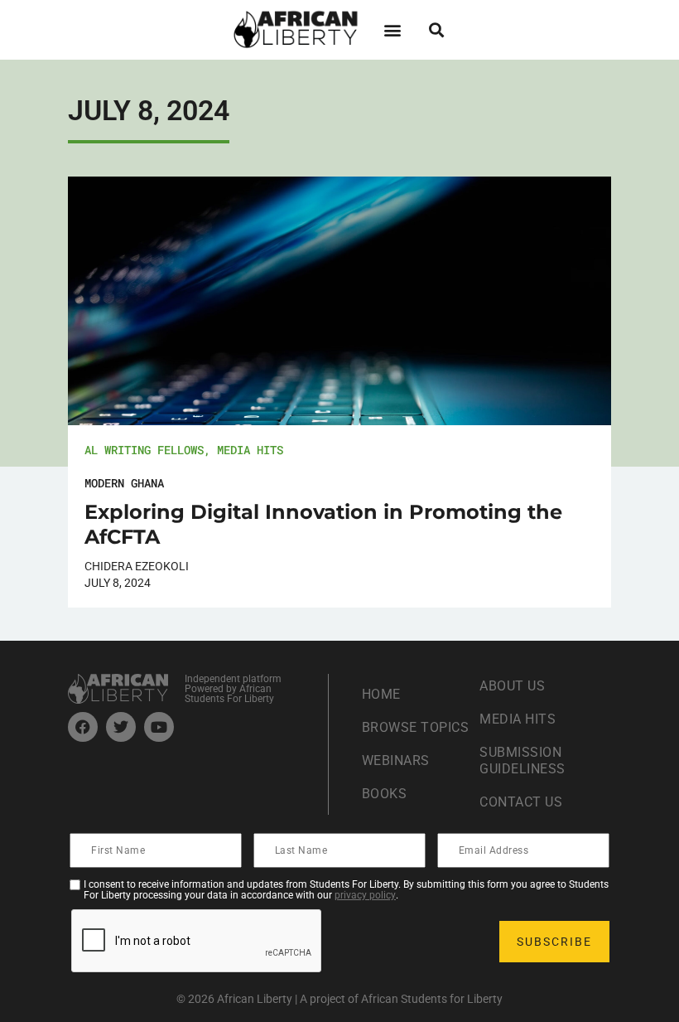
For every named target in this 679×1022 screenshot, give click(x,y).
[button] (392, 29)
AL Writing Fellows (144, 450)
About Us (512, 686)
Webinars (396, 760)
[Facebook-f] (83, 727)
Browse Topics (416, 727)
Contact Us (520, 802)
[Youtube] (159, 727)
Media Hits (250, 450)
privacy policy (365, 895)
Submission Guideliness (522, 760)
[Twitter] (121, 727)
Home (381, 694)
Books (384, 794)
